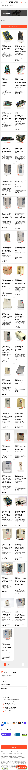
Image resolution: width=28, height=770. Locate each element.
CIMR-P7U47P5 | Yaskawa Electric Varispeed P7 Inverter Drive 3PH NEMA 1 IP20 (7, 547)
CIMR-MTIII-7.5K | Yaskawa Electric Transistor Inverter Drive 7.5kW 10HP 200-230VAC (6, 514)
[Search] (25, 5)
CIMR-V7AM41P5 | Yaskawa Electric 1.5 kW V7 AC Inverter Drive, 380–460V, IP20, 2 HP (7, 647)
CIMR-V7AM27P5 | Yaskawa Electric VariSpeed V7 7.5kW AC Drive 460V (20, 615)
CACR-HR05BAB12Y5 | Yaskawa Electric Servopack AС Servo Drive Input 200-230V (20, 49)
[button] (1, 2)
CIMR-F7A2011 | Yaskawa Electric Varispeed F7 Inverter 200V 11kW (20, 317)
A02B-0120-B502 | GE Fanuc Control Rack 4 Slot (6, 48)
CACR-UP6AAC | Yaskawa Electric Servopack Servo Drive (19, 151)
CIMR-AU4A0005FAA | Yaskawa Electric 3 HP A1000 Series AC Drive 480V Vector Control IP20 (7, 183)
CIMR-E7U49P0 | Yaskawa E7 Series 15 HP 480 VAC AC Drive (7, 316)
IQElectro (8, 675)
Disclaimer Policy (15, 767)
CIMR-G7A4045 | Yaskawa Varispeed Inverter (6, 448)
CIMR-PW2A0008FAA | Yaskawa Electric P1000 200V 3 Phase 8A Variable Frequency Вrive (20, 581)
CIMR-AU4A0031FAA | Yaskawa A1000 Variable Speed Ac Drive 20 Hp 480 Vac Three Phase (7, 216)
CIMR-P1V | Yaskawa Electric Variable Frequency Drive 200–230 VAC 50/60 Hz (20, 514)
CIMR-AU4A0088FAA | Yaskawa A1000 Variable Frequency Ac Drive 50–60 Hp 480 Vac (7, 283)
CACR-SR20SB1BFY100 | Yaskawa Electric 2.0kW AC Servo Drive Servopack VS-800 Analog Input (20, 117)
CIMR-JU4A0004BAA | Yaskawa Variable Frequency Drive (20, 448)
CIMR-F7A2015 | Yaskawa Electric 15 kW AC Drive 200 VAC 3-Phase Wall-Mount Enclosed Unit (7, 349)
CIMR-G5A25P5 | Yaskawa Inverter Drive (19, 382)
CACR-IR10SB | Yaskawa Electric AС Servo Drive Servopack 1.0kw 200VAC (7, 82)
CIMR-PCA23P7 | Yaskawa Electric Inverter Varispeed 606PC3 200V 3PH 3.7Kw (19, 547)
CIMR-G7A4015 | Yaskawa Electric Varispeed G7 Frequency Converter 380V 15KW (20, 416)
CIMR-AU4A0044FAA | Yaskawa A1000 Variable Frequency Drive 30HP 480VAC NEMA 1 (7, 250)
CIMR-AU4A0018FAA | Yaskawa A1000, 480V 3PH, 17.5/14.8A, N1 (20, 182)
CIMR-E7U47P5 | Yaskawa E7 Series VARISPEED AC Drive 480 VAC (20, 283)
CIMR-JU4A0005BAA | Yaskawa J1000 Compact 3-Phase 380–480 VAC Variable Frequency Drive (7, 480)
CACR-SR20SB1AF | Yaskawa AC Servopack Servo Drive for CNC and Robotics (6, 116)
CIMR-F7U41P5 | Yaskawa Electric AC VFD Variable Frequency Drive (20, 349)
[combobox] (14, 5)
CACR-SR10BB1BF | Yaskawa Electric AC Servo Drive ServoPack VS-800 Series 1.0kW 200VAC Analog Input (20, 82)
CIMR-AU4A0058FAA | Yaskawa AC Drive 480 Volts (20, 249)
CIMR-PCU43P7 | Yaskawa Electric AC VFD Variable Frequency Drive (7, 581)
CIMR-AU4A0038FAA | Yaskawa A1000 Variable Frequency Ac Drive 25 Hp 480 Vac (20, 216)
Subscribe (14, 747)
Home (4, 11)
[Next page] (23, 664)
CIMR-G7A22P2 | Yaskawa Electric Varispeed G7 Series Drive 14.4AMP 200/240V (7, 416)
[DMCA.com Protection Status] (24, 735)
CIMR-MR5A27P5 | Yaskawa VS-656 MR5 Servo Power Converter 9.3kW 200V (20, 479)
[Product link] (7, 147)
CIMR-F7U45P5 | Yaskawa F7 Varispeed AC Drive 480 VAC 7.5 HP (7, 383)
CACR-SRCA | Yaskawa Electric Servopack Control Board (6, 151)
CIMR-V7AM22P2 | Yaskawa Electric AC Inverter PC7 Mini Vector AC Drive (7, 615)
